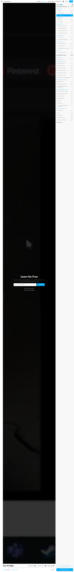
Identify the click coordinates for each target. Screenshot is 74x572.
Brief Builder (58, 1)
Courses (44, 1)
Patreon (39, 1)
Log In (66, 1)
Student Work (51, 1)
